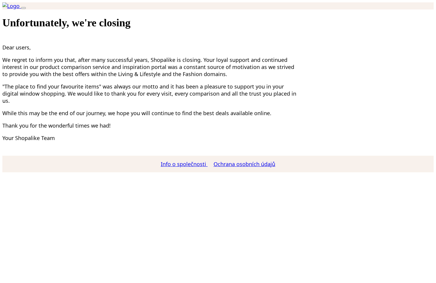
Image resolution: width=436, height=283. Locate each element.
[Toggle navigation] (23, 8)
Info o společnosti (184, 164)
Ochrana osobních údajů (244, 164)
